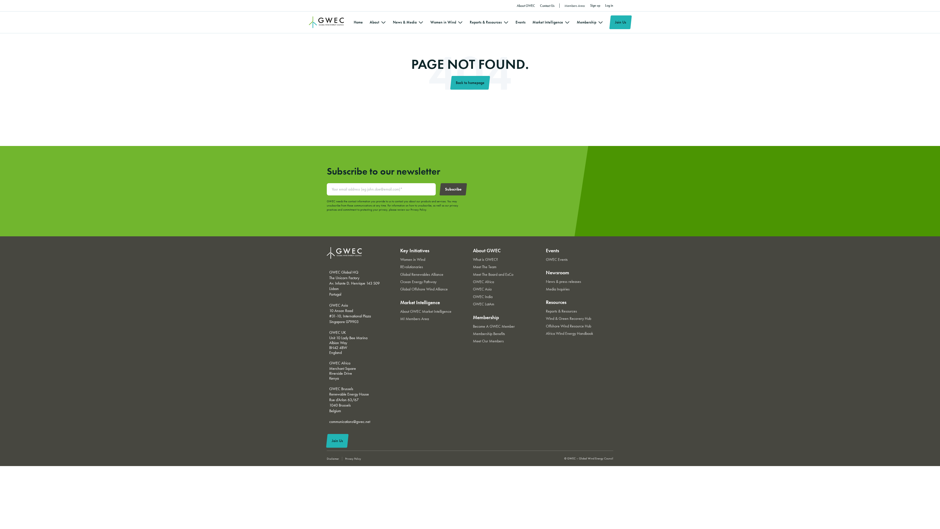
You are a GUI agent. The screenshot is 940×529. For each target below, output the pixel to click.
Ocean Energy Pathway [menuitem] (418, 281)
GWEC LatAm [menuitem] (483, 304)
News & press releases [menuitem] (563, 281)
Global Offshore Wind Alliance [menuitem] (424, 289)
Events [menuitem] (521, 22)
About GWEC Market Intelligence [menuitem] (425, 311)
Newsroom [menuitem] (557, 272)
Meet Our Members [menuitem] (488, 341)
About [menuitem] (374, 22)
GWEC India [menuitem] (483, 296)
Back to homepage (470, 82)
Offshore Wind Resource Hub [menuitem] (568, 326)
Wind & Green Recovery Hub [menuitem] (568, 318)
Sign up (595, 5)
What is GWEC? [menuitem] (485, 259)
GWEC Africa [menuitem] (483, 281)
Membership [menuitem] (586, 22)
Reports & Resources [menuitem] (486, 22)
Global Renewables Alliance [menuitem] (421, 274)
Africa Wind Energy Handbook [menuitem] (569, 333)
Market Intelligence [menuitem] (547, 22)
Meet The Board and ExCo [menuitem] (493, 274)
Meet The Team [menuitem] (484, 266)
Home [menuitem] (358, 22)
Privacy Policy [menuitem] (353, 459)
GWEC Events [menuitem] (557, 259)
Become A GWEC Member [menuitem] (494, 326)
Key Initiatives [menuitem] (414, 250)
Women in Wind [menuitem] (443, 22)
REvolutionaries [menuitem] (411, 266)
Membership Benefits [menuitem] (489, 333)
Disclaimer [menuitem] (333, 459)
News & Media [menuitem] (405, 22)
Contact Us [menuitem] (547, 5)
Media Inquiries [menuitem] (558, 289)
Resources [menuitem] (556, 302)
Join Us (620, 22)
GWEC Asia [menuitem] (482, 289)
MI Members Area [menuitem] (414, 318)
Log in (609, 5)
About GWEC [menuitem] (526, 5)
